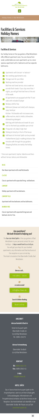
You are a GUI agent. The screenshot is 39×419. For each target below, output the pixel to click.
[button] (19, 10)
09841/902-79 (21, 366)
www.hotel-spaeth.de (19, 408)
